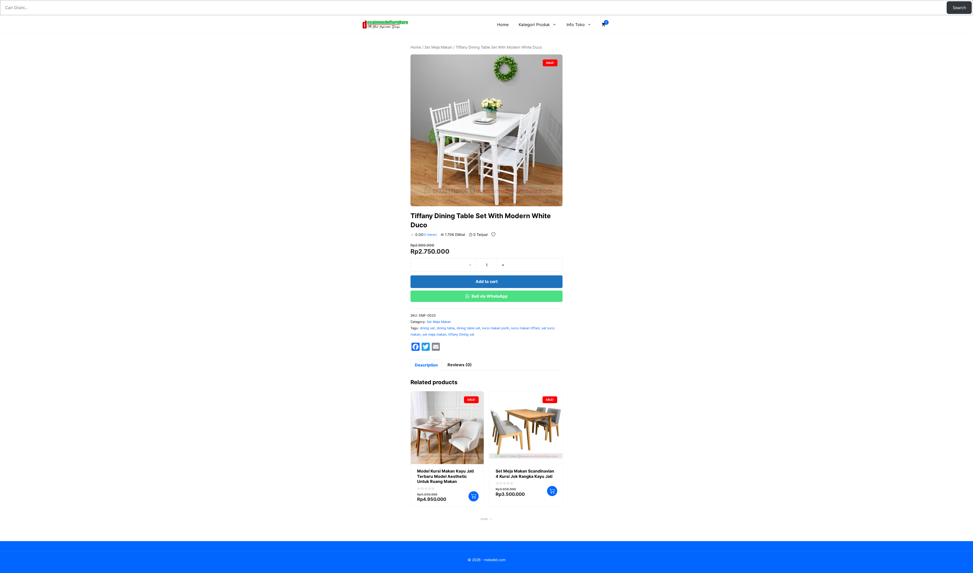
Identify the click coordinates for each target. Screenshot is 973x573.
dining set (427, 328)
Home (503, 24)
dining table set (468, 328)
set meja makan (434, 334)
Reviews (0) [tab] (459, 364)
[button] (484, 519)
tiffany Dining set (461, 334)
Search (959, 7)
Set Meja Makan (438, 47)
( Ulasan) (430, 234)
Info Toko (576, 24)
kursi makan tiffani (525, 328)
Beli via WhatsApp (490, 296)
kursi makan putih (495, 328)
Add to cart (487, 281)
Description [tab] (426, 364)
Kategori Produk (534, 24)
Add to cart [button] (474, 496)
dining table (446, 328)
